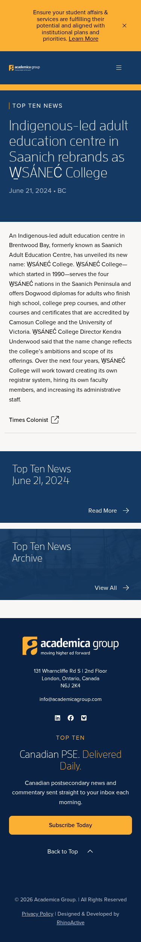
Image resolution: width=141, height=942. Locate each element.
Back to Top (62, 851)
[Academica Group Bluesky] (83, 718)
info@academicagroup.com (70, 699)
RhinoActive (71, 923)
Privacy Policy (37, 914)
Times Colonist (28, 420)
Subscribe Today (70, 825)
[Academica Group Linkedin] (57, 718)
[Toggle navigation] (119, 67)
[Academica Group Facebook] (71, 718)
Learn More (84, 38)
